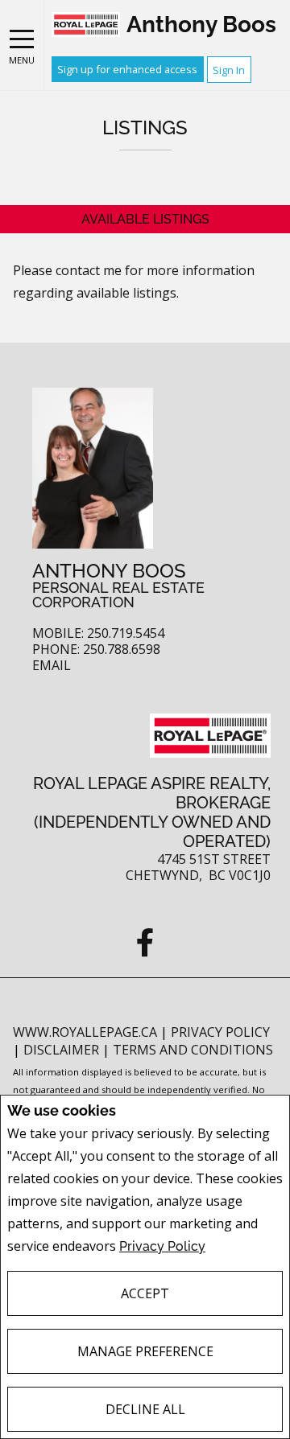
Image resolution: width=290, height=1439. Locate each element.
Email (51, 665)
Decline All (145, 1409)
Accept (145, 1293)
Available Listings (145, 219)
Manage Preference (145, 1351)
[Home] (86, 24)
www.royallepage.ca (85, 1032)
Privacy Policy (162, 1246)
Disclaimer (62, 1050)
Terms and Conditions (193, 1050)
